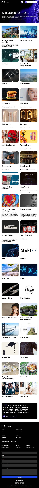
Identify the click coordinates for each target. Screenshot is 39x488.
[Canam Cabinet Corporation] (10, 182)
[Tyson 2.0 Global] (28, 231)
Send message (19, 477)
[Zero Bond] (28, 119)
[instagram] (21, 483)
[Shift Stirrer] (28, 391)
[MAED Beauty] (10, 119)
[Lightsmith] (10, 78)
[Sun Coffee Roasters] (10, 139)
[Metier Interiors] (10, 160)
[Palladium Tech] (28, 78)
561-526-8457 (17, 447)
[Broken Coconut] (28, 371)
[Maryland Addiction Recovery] (10, 371)
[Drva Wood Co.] (28, 292)
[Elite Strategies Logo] (5, 1)
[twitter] (18, 483)
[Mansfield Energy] (28, 36)
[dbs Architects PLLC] (28, 332)
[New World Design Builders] (28, 58)
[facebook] (16, 483)
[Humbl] (28, 272)
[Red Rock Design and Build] (10, 36)
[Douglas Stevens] (28, 206)
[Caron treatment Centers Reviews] (28, 312)
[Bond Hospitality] (28, 160)
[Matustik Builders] (10, 231)
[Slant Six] (28, 253)
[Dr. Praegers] (10, 98)
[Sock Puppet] (28, 182)
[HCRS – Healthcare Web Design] (10, 206)
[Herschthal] (28, 98)
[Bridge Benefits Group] (10, 332)
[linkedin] (23, 483)
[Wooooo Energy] (28, 139)
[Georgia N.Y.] (10, 351)
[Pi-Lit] (10, 253)
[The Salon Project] (10, 391)
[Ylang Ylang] (10, 272)
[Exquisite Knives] (10, 292)
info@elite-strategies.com (30, 447)
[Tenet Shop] (28, 351)
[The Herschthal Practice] (10, 312)
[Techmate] (10, 58)
